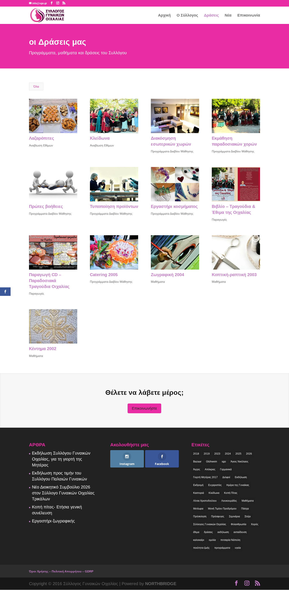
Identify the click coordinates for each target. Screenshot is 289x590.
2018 (196, 453)
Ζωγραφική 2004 (167, 274)
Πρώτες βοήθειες (46, 206)
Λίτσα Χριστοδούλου (205, 500)
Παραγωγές (219, 219)
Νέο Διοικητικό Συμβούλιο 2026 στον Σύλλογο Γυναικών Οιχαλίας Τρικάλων (63, 493)
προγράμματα (222, 547)
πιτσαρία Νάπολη (230, 540)
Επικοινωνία (248, 15)
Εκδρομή (198, 485)
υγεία (238, 547)
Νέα (228, 15)
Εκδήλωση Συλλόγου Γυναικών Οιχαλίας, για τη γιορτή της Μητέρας (61, 459)
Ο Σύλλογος (187, 15)
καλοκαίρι (198, 540)
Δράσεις (211, 15)
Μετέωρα (198, 508)
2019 (207, 453)
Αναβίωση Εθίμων (41, 145)
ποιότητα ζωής (201, 547)
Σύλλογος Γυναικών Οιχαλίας (209, 524)
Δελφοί (226, 477)
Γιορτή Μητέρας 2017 (205, 477)
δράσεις (208, 532)
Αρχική (164, 15)
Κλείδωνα (100, 138)
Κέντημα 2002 (42, 348)
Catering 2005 (104, 274)
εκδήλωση (223, 532)
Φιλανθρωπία (238, 524)
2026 (249, 453)
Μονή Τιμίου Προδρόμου (222, 508)
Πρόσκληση (199, 516)
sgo (224, 461)
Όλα (36, 86)
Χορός (254, 524)
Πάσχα (245, 508)
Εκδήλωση (241, 477)
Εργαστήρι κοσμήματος (174, 206)
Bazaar (197, 461)
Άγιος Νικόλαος (239, 461)
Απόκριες (210, 469)
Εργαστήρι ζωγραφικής (53, 521)
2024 (228, 453)
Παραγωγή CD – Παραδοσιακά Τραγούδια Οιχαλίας (49, 280)
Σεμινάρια (234, 516)
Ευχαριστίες (215, 485)
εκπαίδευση (240, 532)
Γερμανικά (226, 469)
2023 (217, 453)
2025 (238, 453)
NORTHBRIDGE (160, 583)
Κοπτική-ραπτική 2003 (234, 274)
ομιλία (212, 540)
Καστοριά (198, 492)
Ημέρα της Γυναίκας (237, 485)
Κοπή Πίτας (230, 492)
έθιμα (196, 532)
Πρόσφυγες (217, 516)
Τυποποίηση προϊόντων (114, 206)
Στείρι (248, 516)
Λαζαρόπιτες (41, 138)
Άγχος (196, 469)
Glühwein (211, 461)
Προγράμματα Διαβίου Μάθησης (172, 151)
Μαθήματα (158, 281)
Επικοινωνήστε (144, 408)
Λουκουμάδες (229, 500)
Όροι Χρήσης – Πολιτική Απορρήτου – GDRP (61, 571)
